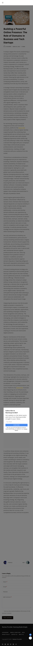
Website (5, 591)
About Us (21, 634)
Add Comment (7, 597)
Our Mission (5, 632)
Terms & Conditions (15, 632)
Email (5, 586)
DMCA (23, 632)
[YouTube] (13, 644)
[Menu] (2, 2)
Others (23, 46)
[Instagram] (8, 644)
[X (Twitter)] (5, 644)
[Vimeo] (16, 644)
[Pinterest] (10, 644)
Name (5, 582)
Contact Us (14, 634)
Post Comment (8, 617)
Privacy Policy (6, 634)
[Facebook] (2, 644)
